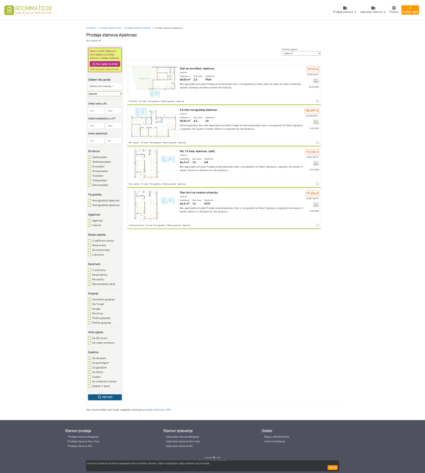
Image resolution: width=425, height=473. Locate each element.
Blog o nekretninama (276, 436)
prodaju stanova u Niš (157, 409)
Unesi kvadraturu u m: (102, 118)
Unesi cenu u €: (97, 103)
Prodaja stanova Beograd (83, 436)
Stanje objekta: (97, 234)
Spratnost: (94, 264)
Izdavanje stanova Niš (179, 446)
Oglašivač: (94, 214)
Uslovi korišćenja (274, 441)
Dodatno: (93, 352)
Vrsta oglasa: (96, 332)
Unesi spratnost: (98, 133)
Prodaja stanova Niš (80, 446)
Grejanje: (93, 293)
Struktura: (94, 151)
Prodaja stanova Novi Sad (83, 441)
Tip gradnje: (95, 194)
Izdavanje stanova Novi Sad (183, 441)
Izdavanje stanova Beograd (182, 436)
